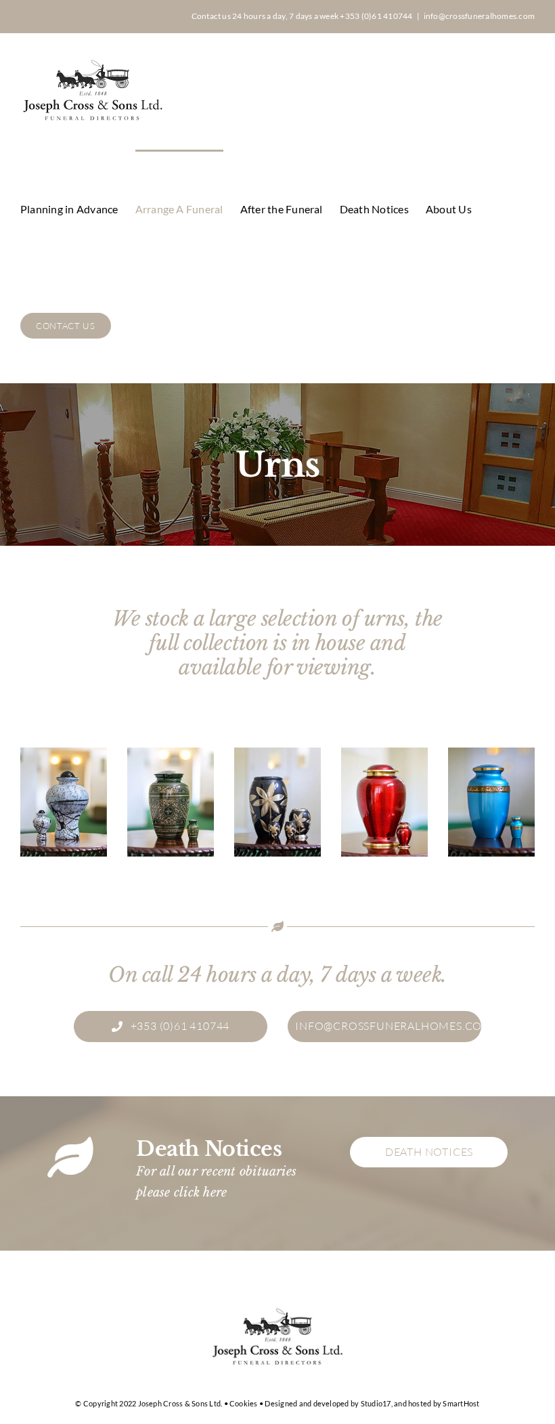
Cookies (243, 1403)
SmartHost (461, 1403)
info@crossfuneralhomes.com (479, 16)
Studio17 (376, 1403)
